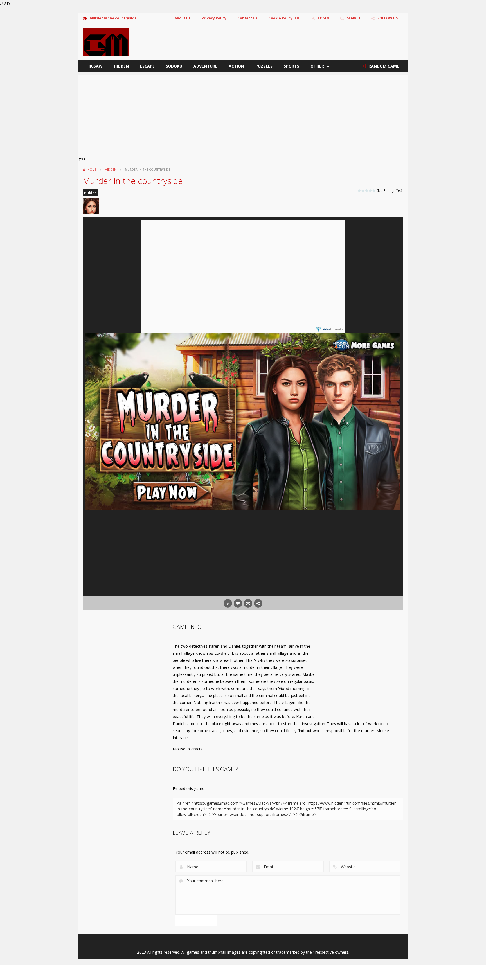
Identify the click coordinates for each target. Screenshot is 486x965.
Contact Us (247, 18)
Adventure (205, 66)
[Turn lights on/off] (228, 603)
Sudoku (174, 66)
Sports (291, 66)
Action (236, 66)
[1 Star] (359, 190)
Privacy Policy (214, 18)
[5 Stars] (374, 190)
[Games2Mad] (106, 41)
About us (182, 18)
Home (92, 170)
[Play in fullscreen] (248, 603)
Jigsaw (95, 66)
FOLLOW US (387, 18)
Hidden (121, 66)
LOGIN (323, 18)
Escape (147, 66)
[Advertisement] (243, 114)
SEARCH (353, 18)
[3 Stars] (367, 190)
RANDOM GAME (383, 66)
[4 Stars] (370, 190)
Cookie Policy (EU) (284, 18)
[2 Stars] (363, 190)
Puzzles (264, 66)
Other (317, 66)
